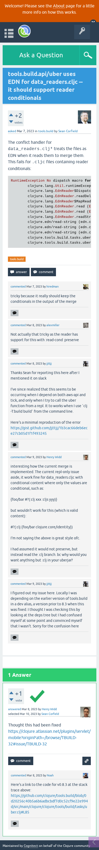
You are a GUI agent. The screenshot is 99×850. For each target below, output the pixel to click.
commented (18, 286)
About (59, 5)
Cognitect (31, 846)
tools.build (45, 131)
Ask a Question (41, 55)
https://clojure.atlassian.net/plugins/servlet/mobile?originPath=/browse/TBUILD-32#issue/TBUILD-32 (49, 737)
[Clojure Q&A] (24, 31)
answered (14, 709)
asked (12, 131)
